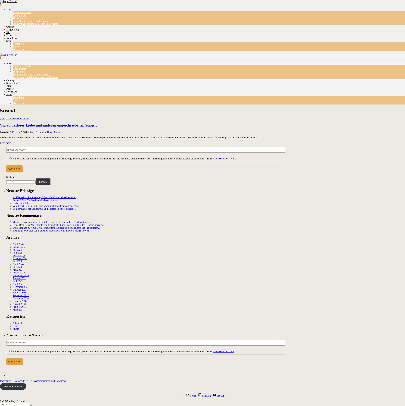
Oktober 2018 (20, 301)
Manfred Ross (20, 222)
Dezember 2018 (21, 298)
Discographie (19, 15)
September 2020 (21, 295)
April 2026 (18, 244)
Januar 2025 (19, 255)
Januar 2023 (19, 272)
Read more (5, 143)
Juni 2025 (17, 252)
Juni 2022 (17, 281)
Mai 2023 (17, 269)
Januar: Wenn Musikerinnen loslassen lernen (35, 200)
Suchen (10, 177)
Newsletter (11, 38)
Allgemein (18, 323)
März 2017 (18, 309)
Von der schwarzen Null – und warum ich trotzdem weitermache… (46, 206)
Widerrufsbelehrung (44, 381)
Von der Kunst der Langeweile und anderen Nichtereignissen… (44, 208)
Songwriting (12, 29)
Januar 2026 (19, 247)
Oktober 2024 (20, 258)
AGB (29, 381)
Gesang (10, 26)
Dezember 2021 (21, 286)
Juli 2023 (17, 267)
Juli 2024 (17, 261)
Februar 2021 (19, 292)
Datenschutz (19, 381)
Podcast (10, 35)
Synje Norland (37, 132)
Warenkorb (18, 43)
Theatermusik (19, 18)
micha (16, 230)
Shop (9, 41)
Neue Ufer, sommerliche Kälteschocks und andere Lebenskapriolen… (66, 227)
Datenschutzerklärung (224, 158)
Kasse (16, 46)
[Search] (31, 405)
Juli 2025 (17, 249)
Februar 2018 (19, 306)
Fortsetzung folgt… (22, 203)
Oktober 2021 (20, 289)
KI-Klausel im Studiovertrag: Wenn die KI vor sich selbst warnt (44, 197)
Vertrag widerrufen (13, 386)
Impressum (5, 381)
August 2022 (19, 278)
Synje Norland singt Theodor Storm (30, 21)
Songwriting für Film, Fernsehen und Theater (35, 23)
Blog (8, 32)
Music (57, 132)
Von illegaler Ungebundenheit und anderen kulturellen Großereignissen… (68, 225)
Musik (9, 9)
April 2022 (18, 284)
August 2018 (19, 304)
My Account (19, 49)
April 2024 (18, 264)
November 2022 (21, 275)
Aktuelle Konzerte (22, 12)
